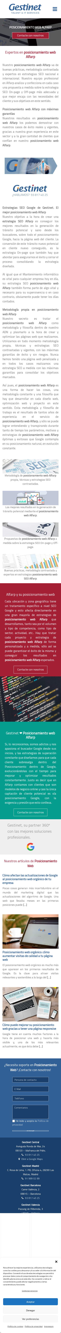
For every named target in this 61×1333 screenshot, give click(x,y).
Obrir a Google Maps (32, 1159)
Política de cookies (15, 1326)
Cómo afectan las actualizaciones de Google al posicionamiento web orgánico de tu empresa (30, 879)
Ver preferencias (30, 1319)
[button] (56, 1261)
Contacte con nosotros (30, 35)
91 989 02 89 (32, 1178)
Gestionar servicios (30, 1290)
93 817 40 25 (32, 1155)
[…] (25, 905)
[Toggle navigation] (55, 9)
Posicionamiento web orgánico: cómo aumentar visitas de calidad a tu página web (28, 956)
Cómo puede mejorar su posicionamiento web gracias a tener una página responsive (29, 1027)
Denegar (30, 1310)
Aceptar (30, 1301)
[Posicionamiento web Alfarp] (30, 166)
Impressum (48, 1326)
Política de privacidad (34, 1326)
